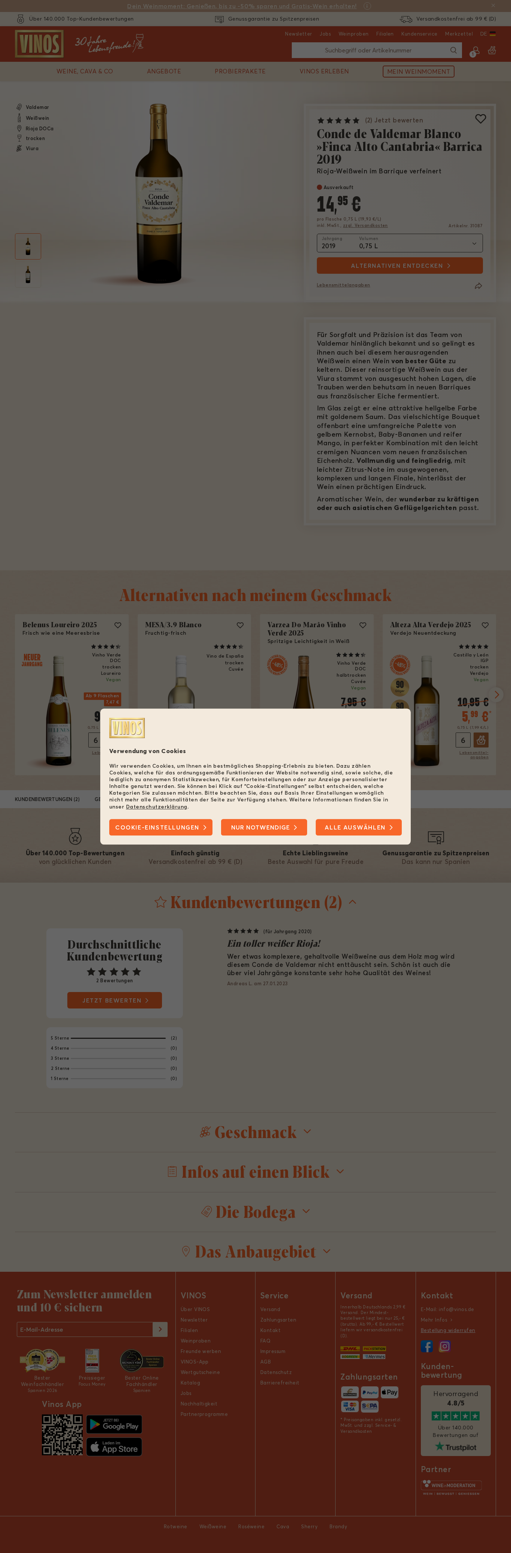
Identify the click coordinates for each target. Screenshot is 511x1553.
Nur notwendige (260, 827)
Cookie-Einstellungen (157, 827)
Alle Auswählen (355, 827)
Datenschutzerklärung (156, 806)
